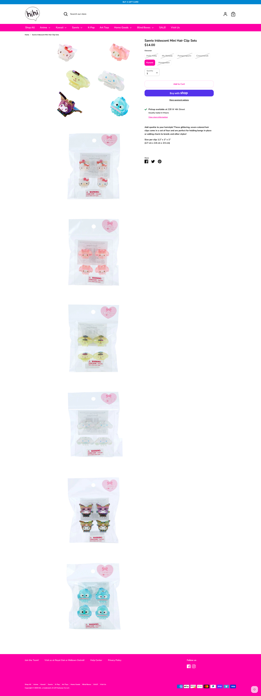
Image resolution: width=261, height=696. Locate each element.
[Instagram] (194, 666)
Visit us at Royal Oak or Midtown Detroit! (64, 660)
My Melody (167, 55)
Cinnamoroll (202, 55)
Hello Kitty (151, 55)
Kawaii (60, 27)
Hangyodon (164, 62)
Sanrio (76, 27)
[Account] (225, 12)
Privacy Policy (114, 660)
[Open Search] (66, 14)
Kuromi (149, 62)
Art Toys (104, 27)
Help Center (96, 660)
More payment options (179, 100)
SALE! (162, 27)
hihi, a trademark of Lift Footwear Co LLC (54, 688)
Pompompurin (184, 55)
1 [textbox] (147, 73)
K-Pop (91, 27)
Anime (44, 27)
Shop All (30, 27)
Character (148, 50)
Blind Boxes (144, 27)
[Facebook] (188, 666)
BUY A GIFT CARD (130, 2)
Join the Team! (32, 660)
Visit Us (175, 27)
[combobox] (152, 72)
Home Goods (121, 27)
